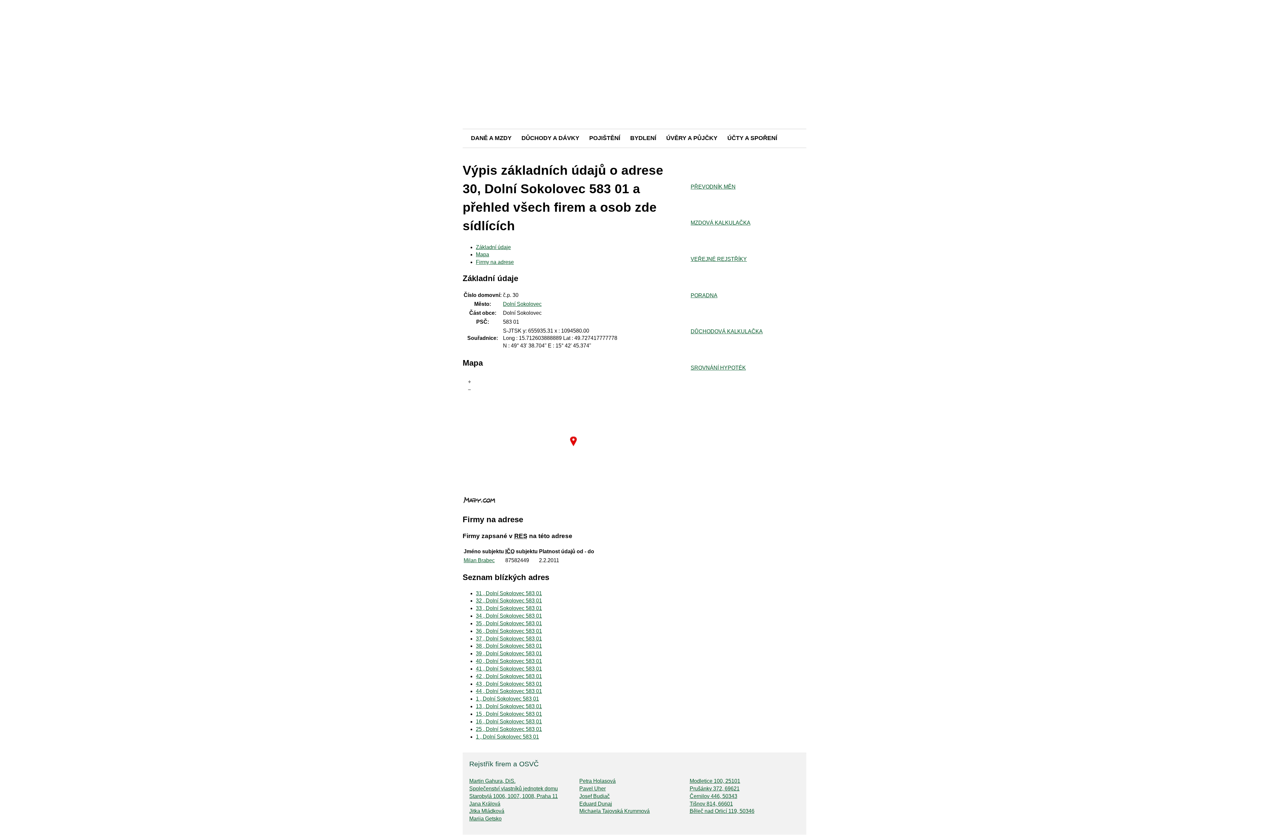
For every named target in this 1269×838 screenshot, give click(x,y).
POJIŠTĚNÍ (604, 138)
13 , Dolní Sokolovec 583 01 (509, 706)
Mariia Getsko (485, 818)
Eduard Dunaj (595, 804)
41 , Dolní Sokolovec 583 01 (509, 669)
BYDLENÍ (643, 138)
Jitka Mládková (486, 811)
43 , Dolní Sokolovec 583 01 (509, 684)
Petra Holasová (597, 781)
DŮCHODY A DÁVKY (550, 138)
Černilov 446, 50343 (713, 796)
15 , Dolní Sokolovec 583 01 (509, 714)
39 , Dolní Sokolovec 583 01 (509, 653)
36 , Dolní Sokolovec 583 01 (509, 631)
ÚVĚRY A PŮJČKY (691, 138)
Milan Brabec (479, 560)
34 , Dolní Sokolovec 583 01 (509, 616)
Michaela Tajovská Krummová (614, 811)
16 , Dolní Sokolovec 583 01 (509, 721)
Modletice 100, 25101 (715, 781)
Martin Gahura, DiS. (492, 781)
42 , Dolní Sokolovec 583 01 (509, 676)
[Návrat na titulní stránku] (634, 105)
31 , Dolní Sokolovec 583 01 (509, 593)
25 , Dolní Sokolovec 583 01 (509, 729)
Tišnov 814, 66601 (711, 804)
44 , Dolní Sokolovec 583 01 (509, 691)
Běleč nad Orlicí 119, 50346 (722, 811)
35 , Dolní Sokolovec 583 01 (509, 623)
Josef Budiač (594, 796)
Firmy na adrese (495, 262)
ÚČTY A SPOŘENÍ (752, 138)
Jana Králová (484, 804)
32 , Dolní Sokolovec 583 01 (509, 600)
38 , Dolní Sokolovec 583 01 (509, 646)
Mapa (482, 254)
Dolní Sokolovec (522, 304)
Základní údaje (493, 247)
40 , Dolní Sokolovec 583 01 (509, 661)
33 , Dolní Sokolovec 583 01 (509, 608)
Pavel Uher (592, 788)
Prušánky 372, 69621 (715, 788)
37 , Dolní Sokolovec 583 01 (509, 638)
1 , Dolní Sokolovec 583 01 (507, 699)
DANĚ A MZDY (491, 138)
